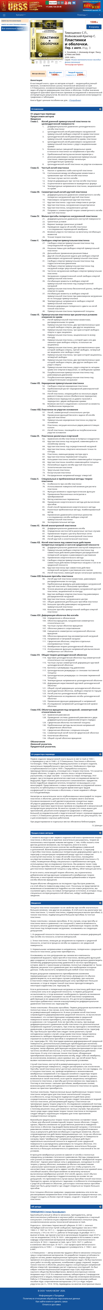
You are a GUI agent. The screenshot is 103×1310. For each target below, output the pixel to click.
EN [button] (62, 2)
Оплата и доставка (51, 1304)
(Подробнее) (75, 100)
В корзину (94, 26)
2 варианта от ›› (76, 73)
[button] (66, 2)
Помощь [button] (81, 14)
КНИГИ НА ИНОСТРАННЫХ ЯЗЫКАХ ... (15, 24)
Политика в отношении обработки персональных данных (51, 1298)
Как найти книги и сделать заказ (51, 1301)
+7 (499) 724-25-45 (53, 6)
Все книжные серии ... (13, 28)
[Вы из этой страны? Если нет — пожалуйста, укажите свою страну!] (47, 3)
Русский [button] (52, 2)
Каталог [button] (20, 14)
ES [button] (59, 2)
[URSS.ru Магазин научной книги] (22, 6)
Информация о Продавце (51, 1295)
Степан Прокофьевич (48, 1212)
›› (55, 73)
